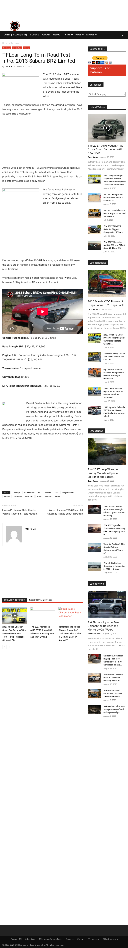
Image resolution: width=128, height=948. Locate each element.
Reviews (90, 34)
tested (57, 496)
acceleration (29, 492)
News (67, 34)
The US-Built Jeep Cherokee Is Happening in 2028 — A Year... (114, 566)
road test (29, 496)
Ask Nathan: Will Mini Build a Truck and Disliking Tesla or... (113, 678)
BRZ (40, 492)
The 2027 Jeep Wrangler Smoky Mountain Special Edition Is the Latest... (103, 473)
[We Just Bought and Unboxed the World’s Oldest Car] (94, 197)
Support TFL (16, 939)
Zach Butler (93, 157)
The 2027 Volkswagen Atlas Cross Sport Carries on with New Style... (105, 149)
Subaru (26, 48)
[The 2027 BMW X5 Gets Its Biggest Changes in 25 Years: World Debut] (94, 229)
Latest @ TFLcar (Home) (15, 34)
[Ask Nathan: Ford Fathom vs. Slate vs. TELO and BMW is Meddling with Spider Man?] (94, 693)
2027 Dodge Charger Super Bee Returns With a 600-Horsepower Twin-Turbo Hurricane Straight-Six (14, 633)
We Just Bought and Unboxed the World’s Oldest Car (113, 197)
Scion (39, 496)
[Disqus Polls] (42, 699)
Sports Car (17, 48)
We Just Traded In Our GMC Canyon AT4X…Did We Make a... (115, 213)
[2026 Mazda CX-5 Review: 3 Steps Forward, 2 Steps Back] (107, 283)
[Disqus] (42, 786)
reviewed (18, 496)
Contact (80, 939)
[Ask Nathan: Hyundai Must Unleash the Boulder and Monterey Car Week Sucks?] (107, 604)
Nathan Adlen (94, 633)
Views (78, 34)
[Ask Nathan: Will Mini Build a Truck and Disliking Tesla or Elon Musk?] (94, 678)
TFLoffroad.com (110, 939)
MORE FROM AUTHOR (40, 600)
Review (7, 496)
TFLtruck (34, 34)
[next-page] (10, 647)
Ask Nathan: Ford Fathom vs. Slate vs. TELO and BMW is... (113, 693)
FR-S (56, 492)
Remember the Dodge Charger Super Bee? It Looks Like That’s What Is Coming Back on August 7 (70, 633)
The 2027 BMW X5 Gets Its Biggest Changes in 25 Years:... (114, 229)
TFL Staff (9, 66)
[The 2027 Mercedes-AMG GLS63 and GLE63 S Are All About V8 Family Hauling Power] (94, 245)
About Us (70, 939)
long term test (68, 492)
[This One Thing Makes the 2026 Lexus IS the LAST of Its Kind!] (94, 357)
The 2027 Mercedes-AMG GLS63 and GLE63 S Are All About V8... (114, 245)
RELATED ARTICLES (14, 600)
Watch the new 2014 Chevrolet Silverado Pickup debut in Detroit (65, 512)
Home (5, 43)
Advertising (30, 939)
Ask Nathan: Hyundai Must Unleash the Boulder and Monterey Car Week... (104, 626)
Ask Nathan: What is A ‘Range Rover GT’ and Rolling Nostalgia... (114, 709)
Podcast (46, 34)
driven (48, 492)
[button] (122, 34)
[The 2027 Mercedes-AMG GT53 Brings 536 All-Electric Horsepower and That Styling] (42, 615)
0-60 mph (16, 492)
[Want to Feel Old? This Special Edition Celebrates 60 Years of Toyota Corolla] (94, 547)
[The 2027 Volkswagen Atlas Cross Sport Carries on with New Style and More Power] (107, 128)
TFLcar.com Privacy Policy (50, 939)
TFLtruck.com (94, 939)
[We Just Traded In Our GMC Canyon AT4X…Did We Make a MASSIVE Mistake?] (94, 213)
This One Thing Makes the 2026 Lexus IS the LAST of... (114, 357)
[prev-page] (4, 647)
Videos (56, 34)
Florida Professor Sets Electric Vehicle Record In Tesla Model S (20, 512)
